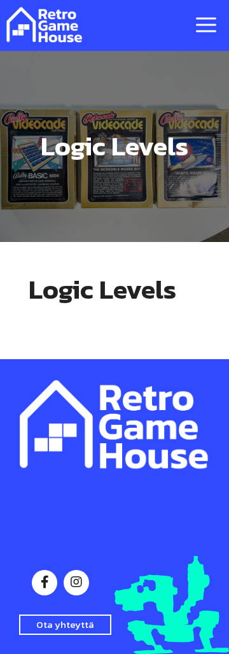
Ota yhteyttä (65, 624)
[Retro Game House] (44, 25)
